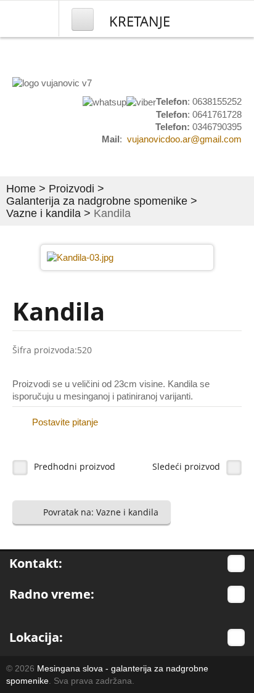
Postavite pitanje (65, 422)
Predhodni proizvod (74, 466)
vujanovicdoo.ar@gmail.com (184, 139)
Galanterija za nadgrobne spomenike (96, 201)
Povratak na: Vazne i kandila (100, 512)
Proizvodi (71, 188)
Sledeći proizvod (186, 466)
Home (21, 188)
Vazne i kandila (43, 213)
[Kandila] (80, 257)
